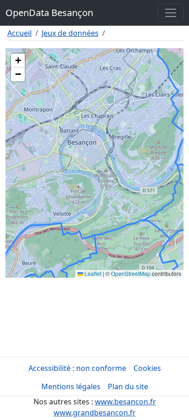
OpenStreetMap (130, 273)
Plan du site (128, 386)
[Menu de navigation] (170, 13)
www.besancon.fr (125, 402)
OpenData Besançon (49, 12)
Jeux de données (70, 33)
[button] (18, 60)
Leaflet (92, 273)
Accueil (19, 33)
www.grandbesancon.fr (95, 413)
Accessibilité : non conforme (77, 368)
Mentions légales (70, 386)
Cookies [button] (147, 368)
